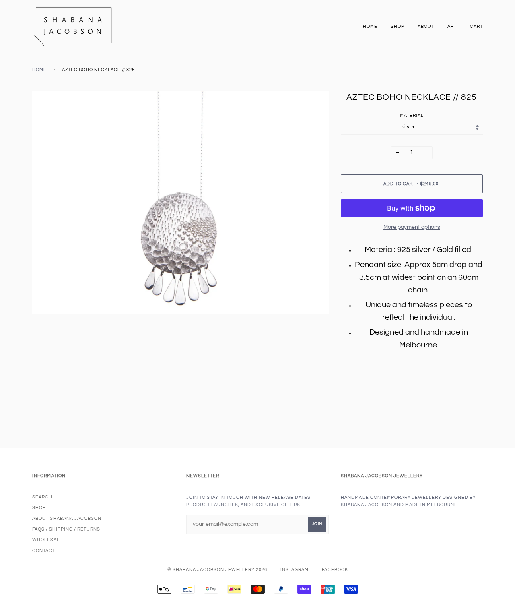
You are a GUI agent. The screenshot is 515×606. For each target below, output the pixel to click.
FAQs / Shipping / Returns (66, 529)
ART (452, 26)
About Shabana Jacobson (66, 518)
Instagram (294, 569)
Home (370, 26)
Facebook (335, 569)
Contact (43, 550)
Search (42, 497)
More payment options (411, 227)
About (426, 26)
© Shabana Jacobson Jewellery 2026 (217, 569)
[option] (180, 202)
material (412, 115)
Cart (476, 26)
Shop (397, 26)
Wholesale (47, 540)
